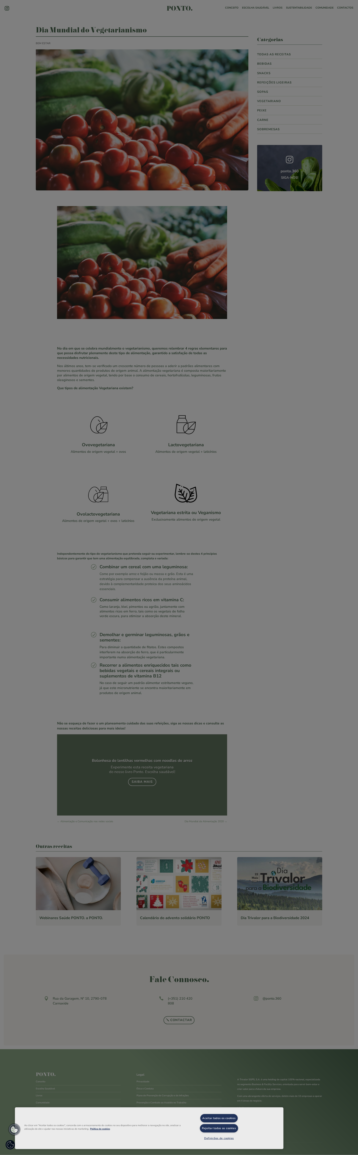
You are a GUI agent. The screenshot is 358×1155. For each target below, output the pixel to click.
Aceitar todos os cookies (218, 1118)
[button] (14, 1129)
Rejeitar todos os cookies (219, 1128)
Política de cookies (100, 1129)
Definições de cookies (219, 1138)
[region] (149, 1128)
